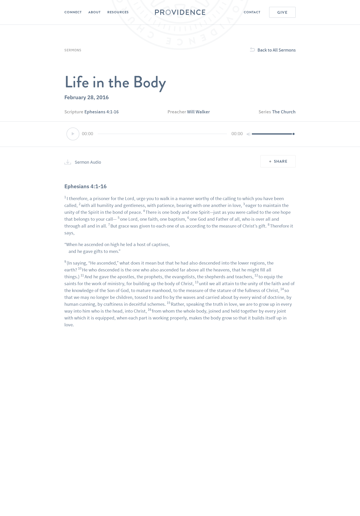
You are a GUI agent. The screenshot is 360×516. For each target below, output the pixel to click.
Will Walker (198, 112)
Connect (73, 12)
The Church (284, 112)
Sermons (72, 50)
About (94, 12)
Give (282, 12)
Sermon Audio (88, 162)
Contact (252, 12)
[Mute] (248, 134)
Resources (118, 12)
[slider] (273, 133)
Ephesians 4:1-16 (101, 112)
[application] (180, 134)
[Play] (73, 134)
